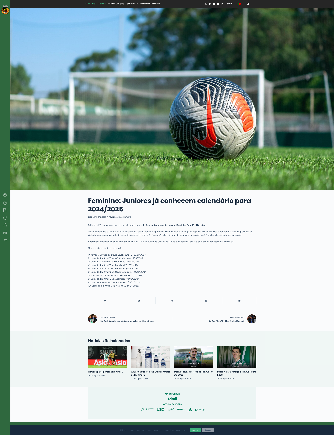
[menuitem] (239, 4)
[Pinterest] (172, 300)
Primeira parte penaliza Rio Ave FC (105, 371)
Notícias (102, 4)
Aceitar (195, 430)
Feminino (112, 217)
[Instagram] (214, 4)
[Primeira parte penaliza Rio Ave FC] (107, 357)
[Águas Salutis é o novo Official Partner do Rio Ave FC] (150, 357)
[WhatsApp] (239, 300)
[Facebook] (206, 4)
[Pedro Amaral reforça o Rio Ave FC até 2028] (236, 357)
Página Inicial (91, 4)
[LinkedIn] (222, 4)
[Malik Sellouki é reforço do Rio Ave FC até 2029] (193, 357)
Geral (120, 217)
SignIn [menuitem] (229, 4)
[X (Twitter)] (210, 4)
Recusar (208, 430)
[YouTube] (218, 4)
